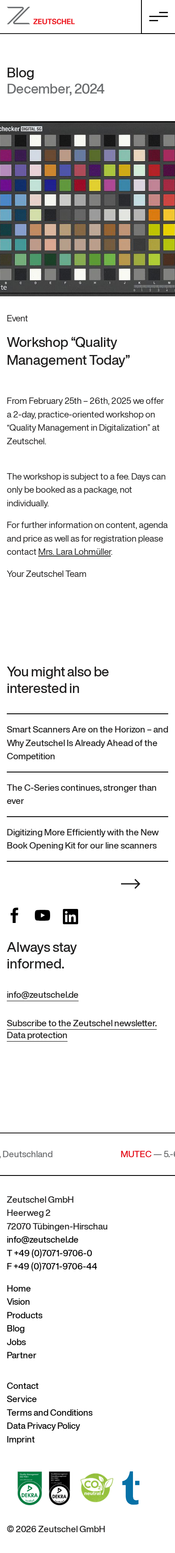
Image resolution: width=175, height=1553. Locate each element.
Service (22, 1399)
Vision (18, 1301)
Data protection (37, 1035)
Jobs (16, 1342)
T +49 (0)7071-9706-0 (49, 1253)
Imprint (21, 1439)
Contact (23, 1386)
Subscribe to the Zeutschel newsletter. (82, 1023)
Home (19, 1288)
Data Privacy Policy (43, 1426)
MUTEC (109, 1154)
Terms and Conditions (50, 1412)
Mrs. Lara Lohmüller (74, 551)
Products (24, 1315)
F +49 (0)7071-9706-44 (52, 1266)
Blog (20, 72)
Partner (22, 1355)
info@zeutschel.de (43, 994)
